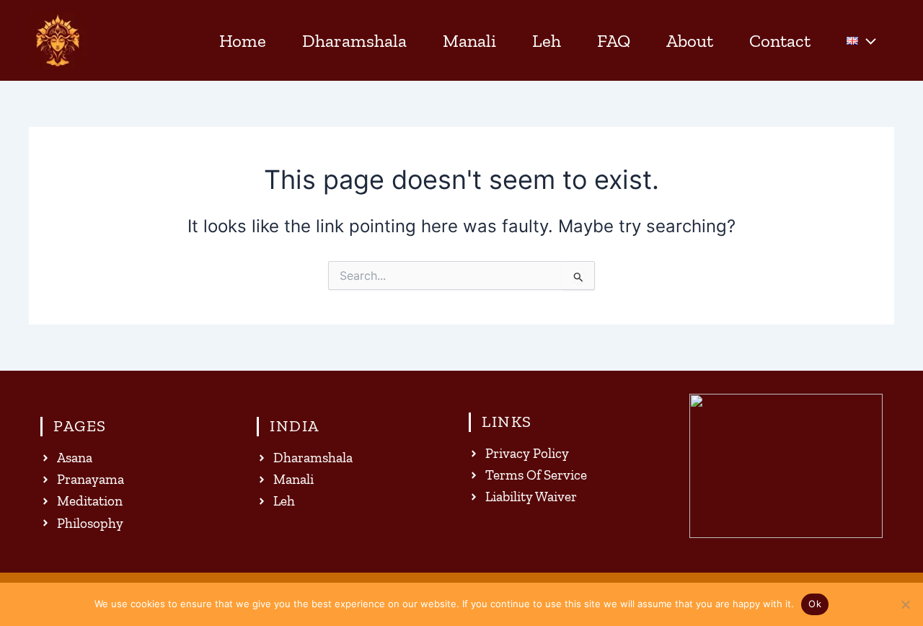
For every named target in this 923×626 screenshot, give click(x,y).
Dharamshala (354, 40)
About (689, 40)
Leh (546, 40)
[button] (867, 40)
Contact (780, 40)
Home (242, 40)
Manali (469, 40)
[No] (905, 604)
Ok (814, 603)
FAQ (613, 40)
